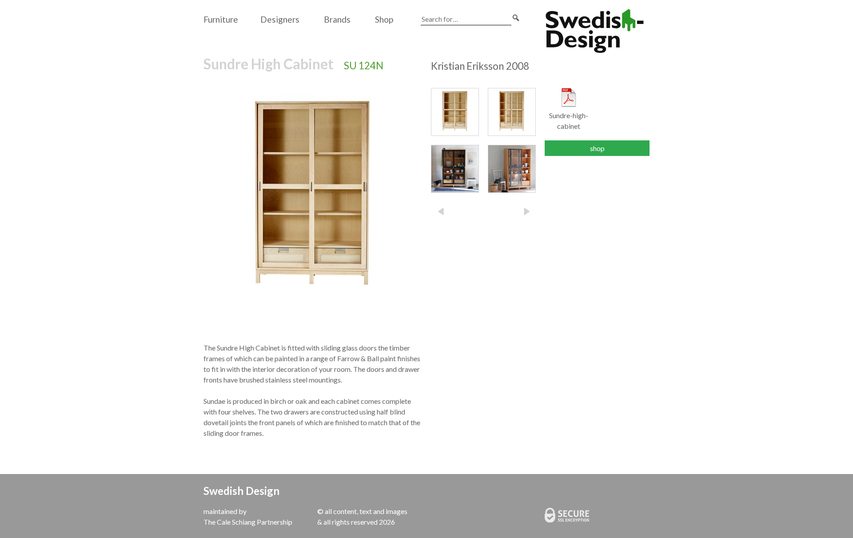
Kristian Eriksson (480, 66)
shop (597, 148)
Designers (279, 19)
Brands (337, 19)
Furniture (220, 19)
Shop (384, 19)
